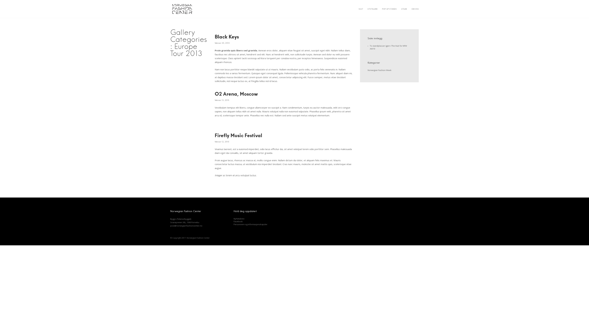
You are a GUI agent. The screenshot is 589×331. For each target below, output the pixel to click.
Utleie (404, 9)
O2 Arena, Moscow (236, 93)
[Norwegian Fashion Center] (182, 8)
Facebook (238, 221)
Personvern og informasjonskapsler (250, 224)
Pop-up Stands (389, 9)
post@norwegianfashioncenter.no (186, 225)
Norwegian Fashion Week (379, 70)
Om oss (415, 9)
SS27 (361, 9)
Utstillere (372, 9)
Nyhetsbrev (239, 218)
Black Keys (227, 36)
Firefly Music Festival (238, 135)
